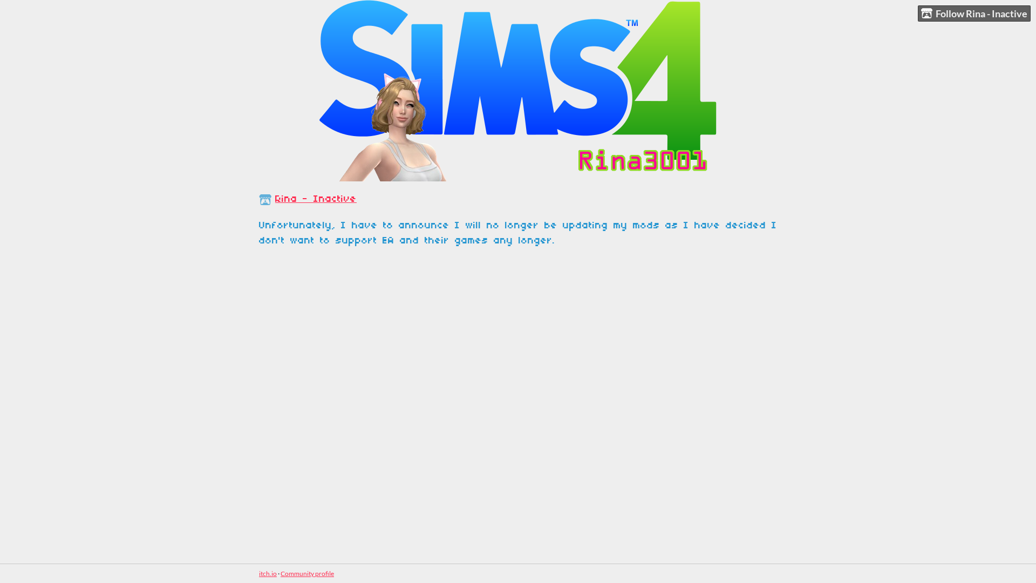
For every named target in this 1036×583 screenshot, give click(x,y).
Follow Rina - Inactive (981, 13)
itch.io (268, 574)
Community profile (307, 574)
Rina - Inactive (316, 199)
